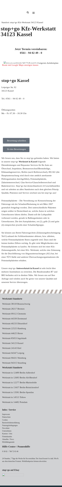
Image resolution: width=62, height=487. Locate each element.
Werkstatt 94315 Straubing (14, 363)
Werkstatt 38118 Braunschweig (16, 304)
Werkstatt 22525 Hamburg (14, 328)
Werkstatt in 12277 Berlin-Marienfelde (19, 382)
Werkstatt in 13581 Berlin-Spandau (18, 392)
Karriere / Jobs (7, 434)
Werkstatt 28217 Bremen (13, 309)
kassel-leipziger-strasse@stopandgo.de (18, 102)
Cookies (5, 420)
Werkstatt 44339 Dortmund (14, 318)
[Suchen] (28, 12)
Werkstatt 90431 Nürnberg (14, 358)
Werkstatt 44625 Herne (12, 333)
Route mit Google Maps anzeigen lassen (20, 65)
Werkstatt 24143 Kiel (11, 348)
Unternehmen (6, 431)
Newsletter (6, 428)
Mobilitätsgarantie (8, 442)
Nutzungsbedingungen (10, 425)
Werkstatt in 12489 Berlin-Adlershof (18, 373)
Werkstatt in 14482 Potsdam (14, 402)
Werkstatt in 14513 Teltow (14, 397)
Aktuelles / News (8, 439)
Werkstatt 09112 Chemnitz (14, 314)
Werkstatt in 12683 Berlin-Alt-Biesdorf (19, 377)
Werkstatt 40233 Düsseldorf (14, 323)
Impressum (6, 414)
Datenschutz (6, 417)
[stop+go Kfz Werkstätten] (10, 9)
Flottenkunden (7, 437)
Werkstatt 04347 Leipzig (13, 353)
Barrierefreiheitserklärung (11, 423)
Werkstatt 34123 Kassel (12, 343)
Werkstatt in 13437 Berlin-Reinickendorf (20, 387)
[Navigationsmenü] (33, 10)
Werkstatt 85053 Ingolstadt (14, 338)
